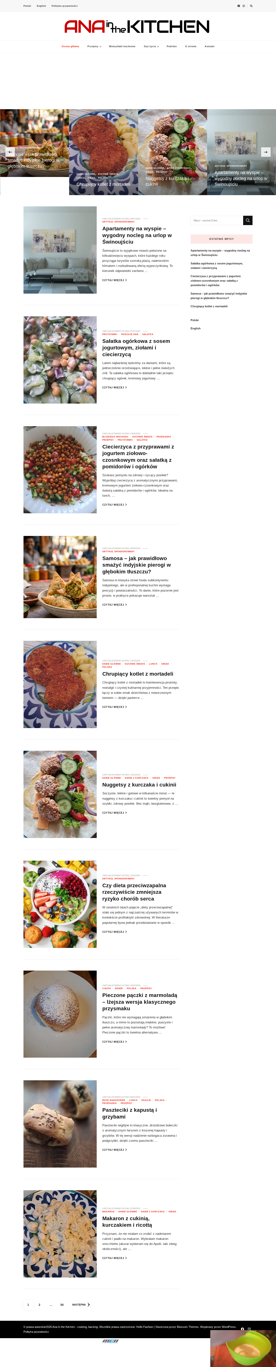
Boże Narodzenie (113, 1100)
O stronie (191, 46)
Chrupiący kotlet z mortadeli (34, 184)
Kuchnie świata (39, 174)
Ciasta (106, 988)
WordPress (229, 1326)
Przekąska (164, 437)
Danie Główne (17, 174)
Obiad (22, 178)
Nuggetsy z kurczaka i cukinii (139, 785)
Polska (34, 178)
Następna (79, 1304)
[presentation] (10, 152)
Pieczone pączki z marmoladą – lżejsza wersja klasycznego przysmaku (139, 1001)
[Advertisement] (138, 81)
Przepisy (92, 46)
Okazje (146, 1100)
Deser (119, 988)
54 (63, 1304)
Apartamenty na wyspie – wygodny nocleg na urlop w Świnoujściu (172, 178)
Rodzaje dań (241, 166)
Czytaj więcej (113, 280)
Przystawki (222, 166)
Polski (27, 6)
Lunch (12, 178)
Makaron (108, 1211)
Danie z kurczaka (110, 168)
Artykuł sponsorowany (162, 166)
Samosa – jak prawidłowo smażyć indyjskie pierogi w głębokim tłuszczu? (136, 565)
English (41, 6)
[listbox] (138, 152)
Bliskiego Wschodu (115, 437)
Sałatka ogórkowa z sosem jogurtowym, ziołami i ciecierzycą (241, 178)
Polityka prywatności (65, 6)
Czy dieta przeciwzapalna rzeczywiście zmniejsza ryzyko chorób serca (134, 892)
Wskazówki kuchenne (122, 46)
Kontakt (210, 46)
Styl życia (150, 46)
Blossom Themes (188, 1326)
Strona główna (70, 46)
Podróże (172, 46)
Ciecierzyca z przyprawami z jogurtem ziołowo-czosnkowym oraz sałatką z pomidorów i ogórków (216, 281)
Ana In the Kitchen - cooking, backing (75, 1326)
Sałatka (257, 166)
